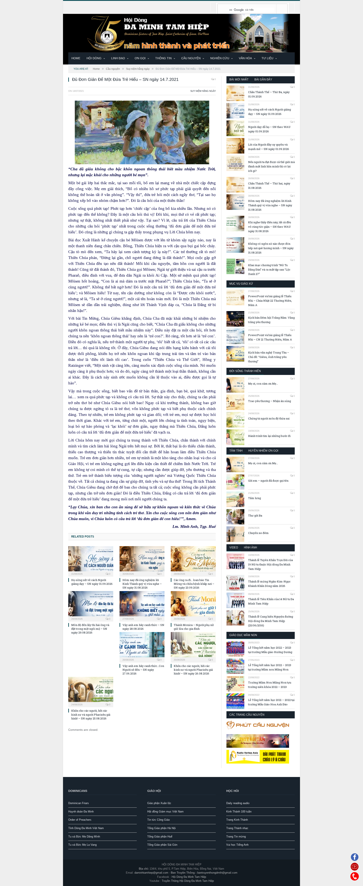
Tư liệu (267, 58)
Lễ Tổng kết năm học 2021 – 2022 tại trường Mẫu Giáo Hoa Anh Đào (271, 702)
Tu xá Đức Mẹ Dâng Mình (84, 836)
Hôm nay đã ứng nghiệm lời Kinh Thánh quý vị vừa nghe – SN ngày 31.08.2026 (142, 583)
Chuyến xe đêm (258, 533)
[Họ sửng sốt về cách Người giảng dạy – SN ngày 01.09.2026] (90, 561)
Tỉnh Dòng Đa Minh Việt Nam (86, 828)
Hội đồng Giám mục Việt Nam (165, 811)
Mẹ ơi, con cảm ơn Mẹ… (263, 383)
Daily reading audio (237, 803)
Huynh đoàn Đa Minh (81, 811)
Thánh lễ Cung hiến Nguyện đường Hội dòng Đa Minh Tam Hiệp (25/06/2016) (270, 621)
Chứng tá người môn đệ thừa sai (268, 418)
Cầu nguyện (191, 58)
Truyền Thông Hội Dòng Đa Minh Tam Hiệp (188, 880)
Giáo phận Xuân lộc (159, 803)
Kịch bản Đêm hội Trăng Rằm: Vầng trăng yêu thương (271, 320)
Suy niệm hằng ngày (203, 91)
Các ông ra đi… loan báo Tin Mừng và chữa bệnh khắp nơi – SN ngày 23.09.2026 (194, 583)
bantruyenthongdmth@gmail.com (217, 872)
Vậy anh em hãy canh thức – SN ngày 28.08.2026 (143, 627)
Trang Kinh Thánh (237, 819)
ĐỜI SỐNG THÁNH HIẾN (245, 371)
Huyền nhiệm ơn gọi (263, 450)
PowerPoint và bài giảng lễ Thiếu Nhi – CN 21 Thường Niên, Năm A (270, 337)
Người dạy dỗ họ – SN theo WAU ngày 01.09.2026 (269, 129)
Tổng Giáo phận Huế (159, 836)
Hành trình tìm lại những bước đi (269, 436)
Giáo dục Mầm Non (243, 635)
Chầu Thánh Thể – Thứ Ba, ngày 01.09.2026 (269, 94)
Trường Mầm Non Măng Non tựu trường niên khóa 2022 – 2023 (269, 685)
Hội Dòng (94, 58)
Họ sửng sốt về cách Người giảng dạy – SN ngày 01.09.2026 (92, 582)
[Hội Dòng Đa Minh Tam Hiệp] (181, 32)
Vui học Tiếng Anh (237, 844)
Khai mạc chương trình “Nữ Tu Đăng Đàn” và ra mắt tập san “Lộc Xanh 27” (269, 269)
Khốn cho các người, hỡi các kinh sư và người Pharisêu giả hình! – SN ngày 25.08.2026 (90, 714)
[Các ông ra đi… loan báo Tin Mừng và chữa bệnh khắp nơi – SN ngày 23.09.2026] (193, 561)
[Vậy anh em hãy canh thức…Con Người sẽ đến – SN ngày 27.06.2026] (142, 646)
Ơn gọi (140, 58)
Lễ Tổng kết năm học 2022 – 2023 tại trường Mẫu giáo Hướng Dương (270, 650)
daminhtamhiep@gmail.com (151, 872)
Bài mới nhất (239, 79)
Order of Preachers (79, 819)
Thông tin (163, 58)
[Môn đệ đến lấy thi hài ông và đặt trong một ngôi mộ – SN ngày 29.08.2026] (90, 605)
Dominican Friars (78, 803)
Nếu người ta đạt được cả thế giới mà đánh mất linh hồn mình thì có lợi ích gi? (271, 166)
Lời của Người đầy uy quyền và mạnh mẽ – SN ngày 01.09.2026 (268, 147)
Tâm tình (235, 450)
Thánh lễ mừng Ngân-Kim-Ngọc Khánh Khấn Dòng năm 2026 (269, 584)
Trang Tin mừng (236, 836)
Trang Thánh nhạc (237, 828)
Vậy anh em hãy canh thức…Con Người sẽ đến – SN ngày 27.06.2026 (143, 669)
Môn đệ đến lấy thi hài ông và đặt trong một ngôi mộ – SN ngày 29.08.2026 (90, 628)
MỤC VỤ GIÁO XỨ (241, 283)
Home (75, 58)
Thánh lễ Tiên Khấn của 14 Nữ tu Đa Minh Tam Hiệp (271, 601)
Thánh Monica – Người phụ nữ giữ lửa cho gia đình (194, 627)
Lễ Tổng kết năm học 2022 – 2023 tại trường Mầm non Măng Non (269, 667)
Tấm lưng (254, 498)
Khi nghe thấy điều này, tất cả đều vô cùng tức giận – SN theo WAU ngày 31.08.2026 (269, 226)
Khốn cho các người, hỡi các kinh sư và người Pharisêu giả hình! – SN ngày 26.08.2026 (193, 669)
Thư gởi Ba (255, 515)
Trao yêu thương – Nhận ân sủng (269, 401)
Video (233, 547)
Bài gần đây (263, 79)
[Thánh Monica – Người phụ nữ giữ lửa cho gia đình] (193, 605)
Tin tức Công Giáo (158, 819)
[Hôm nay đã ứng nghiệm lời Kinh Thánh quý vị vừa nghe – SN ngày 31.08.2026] (142, 561)
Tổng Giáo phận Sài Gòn (162, 844)
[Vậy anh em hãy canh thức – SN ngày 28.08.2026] (142, 605)
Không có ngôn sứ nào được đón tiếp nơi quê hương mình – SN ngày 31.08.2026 (271, 248)
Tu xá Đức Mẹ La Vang (82, 844)
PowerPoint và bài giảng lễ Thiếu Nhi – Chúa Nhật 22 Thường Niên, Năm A (270, 300)
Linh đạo (118, 58)
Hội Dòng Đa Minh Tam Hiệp (189, 876)
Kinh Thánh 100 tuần (238, 811)
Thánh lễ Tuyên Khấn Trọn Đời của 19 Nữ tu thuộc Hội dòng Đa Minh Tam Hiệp (270, 564)
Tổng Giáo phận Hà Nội (161, 828)
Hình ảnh (250, 547)
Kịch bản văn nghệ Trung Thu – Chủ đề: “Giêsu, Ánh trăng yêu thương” (268, 357)
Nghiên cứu (219, 58)
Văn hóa (245, 58)
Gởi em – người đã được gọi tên (268, 480)
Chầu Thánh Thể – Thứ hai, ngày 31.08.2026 (269, 185)
